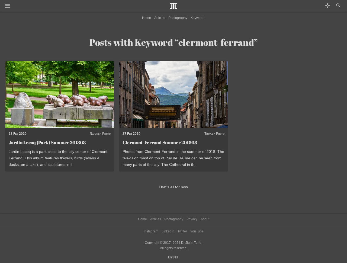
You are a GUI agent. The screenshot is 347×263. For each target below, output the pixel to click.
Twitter (182, 231)
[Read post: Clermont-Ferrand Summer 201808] (173, 94)
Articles (159, 18)
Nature (94, 134)
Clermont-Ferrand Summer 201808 (160, 142)
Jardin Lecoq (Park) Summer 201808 (47, 142)
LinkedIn (168, 231)
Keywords (198, 18)
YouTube (197, 231)
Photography (177, 18)
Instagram (151, 231)
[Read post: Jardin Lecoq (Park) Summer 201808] (59, 94)
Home (146, 18)
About (205, 219)
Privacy (192, 219)
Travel (208, 134)
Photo (106, 134)
